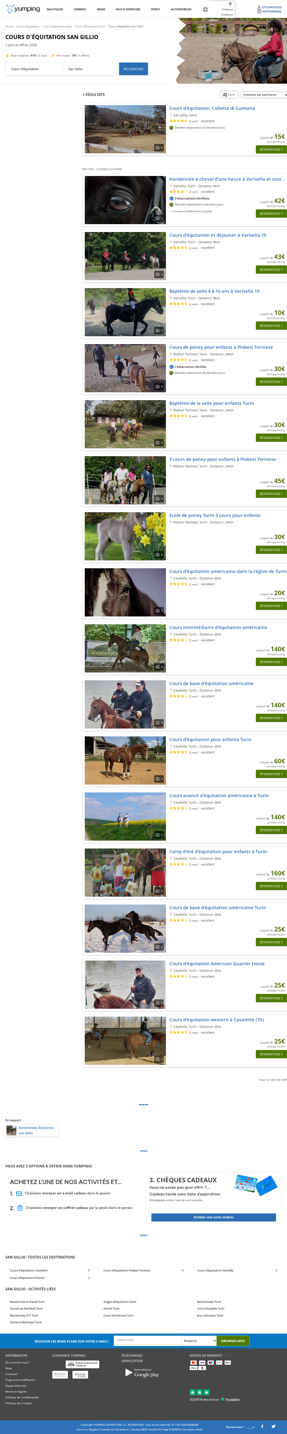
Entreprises (272, 11)
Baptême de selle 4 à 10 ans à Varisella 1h (214, 291)
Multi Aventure (127, 9)
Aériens (79, 9)
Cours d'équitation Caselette (29, 1270)
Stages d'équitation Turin (119, 1302)
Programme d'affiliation (20, 1380)
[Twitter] (273, 1428)
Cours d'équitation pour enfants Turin (210, 739)
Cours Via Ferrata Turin (118, 1315)
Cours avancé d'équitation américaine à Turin (219, 795)
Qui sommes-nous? (17, 1362)
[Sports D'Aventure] (23, 9)
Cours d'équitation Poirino (27, 1278)
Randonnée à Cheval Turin (27, 1302)
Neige (101, 9)
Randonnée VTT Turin (24, 1315)
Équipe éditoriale (15, 1386)
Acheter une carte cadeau (214, 1217)
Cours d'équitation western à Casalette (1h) (216, 1020)
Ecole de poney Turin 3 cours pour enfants (215, 515)
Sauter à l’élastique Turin (26, 1322)
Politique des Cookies (18, 1403)
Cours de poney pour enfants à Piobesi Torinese (221, 347)
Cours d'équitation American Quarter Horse (217, 964)
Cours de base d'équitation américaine (211, 683)
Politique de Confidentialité (22, 1397)
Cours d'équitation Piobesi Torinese (126, 1270)
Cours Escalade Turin (210, 1308)
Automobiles (180, 9)
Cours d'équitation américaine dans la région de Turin (228, 571)
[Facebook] (262, 1428)
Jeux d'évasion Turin (210, 1315)
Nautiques (54, 9)
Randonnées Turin (209, 1302)
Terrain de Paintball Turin (26, 1308)
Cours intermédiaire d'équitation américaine (218, 627)
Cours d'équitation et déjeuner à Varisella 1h (218, 235)
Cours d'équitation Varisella (215, 1270)
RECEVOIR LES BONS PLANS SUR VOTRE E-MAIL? (72, 1341)
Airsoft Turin (111, 1308)
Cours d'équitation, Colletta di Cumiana (212, 108)
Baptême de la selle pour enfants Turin (211, 403)
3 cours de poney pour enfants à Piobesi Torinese (222, 459)
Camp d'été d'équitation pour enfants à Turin (218, 851)
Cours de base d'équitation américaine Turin (217, 908)
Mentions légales (16, 1391)
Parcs (155, 9)
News (8, 1368)
